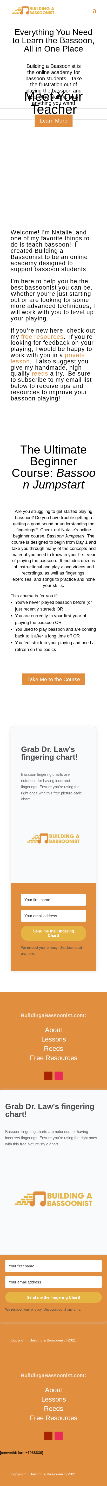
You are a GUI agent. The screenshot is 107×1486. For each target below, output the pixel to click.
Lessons (53, 1039)
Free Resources (53, 1058)
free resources (42, 336)
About (53, 1030)
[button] (53, 839)
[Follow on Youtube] (48, 1076)
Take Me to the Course (53, 679)
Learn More (53, 120)
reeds (40, 373)
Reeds (53, 1048)
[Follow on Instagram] (59, 1076)
